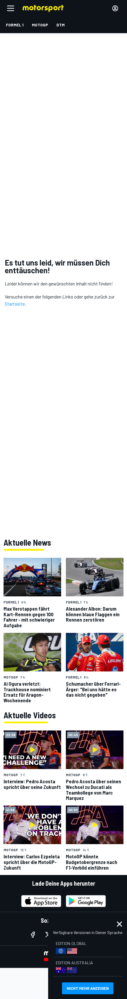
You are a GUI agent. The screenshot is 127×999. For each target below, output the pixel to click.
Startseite (15, 303)
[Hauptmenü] (10, 8)
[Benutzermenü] (115, 8)
